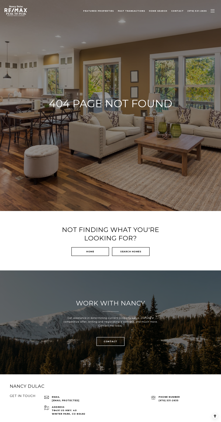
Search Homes (130, 251)
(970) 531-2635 (168, 400)
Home (90, 251)
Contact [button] (110, 341)
